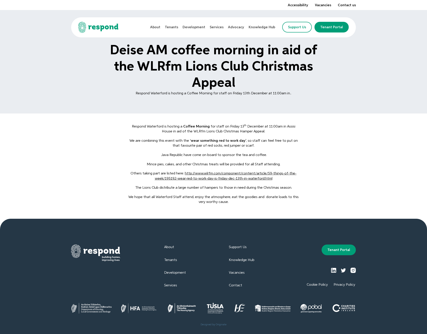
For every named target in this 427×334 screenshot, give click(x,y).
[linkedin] (333, 270)
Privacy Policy (344, 285)
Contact (235, 285)
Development (175, 273)
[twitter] (343, 270)
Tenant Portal (331, 27)
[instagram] (353, 270)
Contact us (347, 5)
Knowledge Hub (241, 260)
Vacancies (323, 5)
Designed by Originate (213, 324)
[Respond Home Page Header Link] (98, 27)
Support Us (297, 27)
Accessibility (298, 5)
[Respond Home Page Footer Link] (95, 253)
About (169, 247)
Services (170, 285)
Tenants (170, 260)
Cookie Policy (317, 285)
